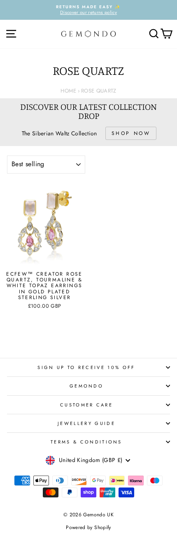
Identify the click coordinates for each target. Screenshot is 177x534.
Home (68, 91)
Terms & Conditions (86, 442)
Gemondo (86, 386)
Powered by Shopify (88, 527)
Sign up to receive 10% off (86, 367)
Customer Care (86, 405)
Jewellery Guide (86, 423)
